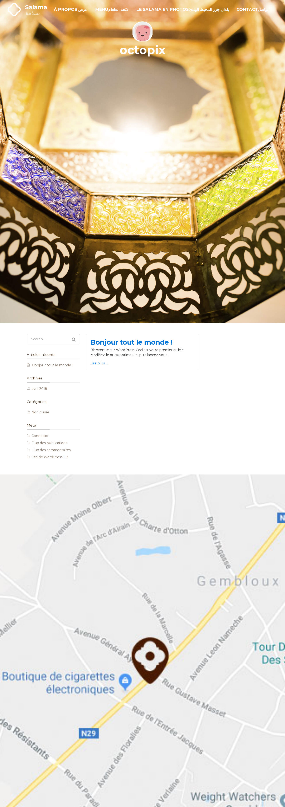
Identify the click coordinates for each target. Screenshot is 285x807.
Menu (112, 9)
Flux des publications (49, 443)
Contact (252, 9)
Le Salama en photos (182, 9)
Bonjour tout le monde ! (52, 365)
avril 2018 (39, 389)
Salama (36, 7)
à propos (70, 9)
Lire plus (100, 363)
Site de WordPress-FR (50, 457)
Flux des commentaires (51, 450)
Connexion (40, 436)
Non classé (40, 412)
